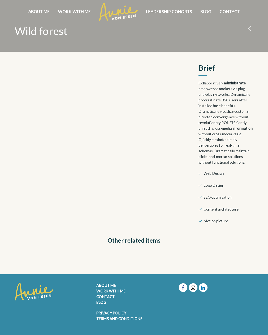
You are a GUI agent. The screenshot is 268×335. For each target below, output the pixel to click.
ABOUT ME (106, 285)
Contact (230, 11)
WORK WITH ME (111, 291)
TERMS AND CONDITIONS (119, 318)
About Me (39, 11)
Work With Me (74, 11)
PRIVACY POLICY (111, 313)
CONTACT (105, 296)
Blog (205, 11)
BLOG (101, 302)
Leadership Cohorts (169, 11)
